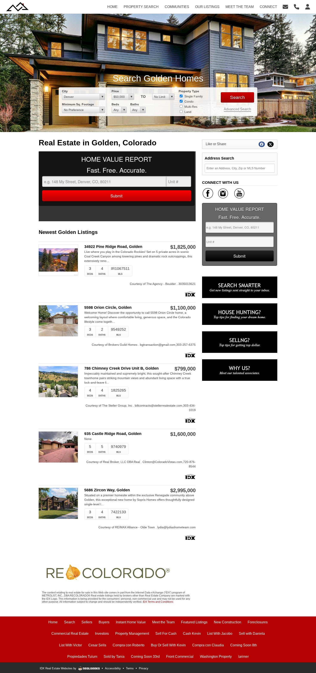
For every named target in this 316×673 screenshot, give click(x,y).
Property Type (189, 91)
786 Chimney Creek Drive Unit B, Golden (121, 368)
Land (187, 112)
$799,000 (185, 368)
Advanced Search (237, 109)
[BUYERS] (239, 314)
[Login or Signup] (307, 6)
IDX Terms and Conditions (158, 601)
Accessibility (113, 668)
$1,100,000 (183, 307)
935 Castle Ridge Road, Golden (112, 434)
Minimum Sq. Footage (78, 104)
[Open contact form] (285, 6)
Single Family (193, 96)
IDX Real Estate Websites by (58, 668)
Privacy (143, 668)
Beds (115, 104)
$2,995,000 (183, 490)
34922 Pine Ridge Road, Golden (113, 246)
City (65, 91)
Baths (134, 104)
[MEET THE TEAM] (239, 370)
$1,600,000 (183, 434)
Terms (130, 668)
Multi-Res (190, 106)
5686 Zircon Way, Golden (107, 490)
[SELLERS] (239, 342)
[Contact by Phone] (296, 6)
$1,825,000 (183, 247)
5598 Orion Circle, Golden (108, 307)
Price (115, 91)
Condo (188, 101)
